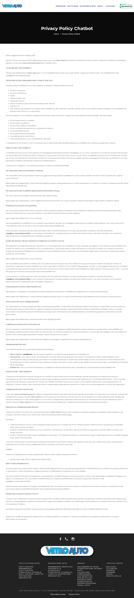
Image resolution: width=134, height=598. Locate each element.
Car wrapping (85, 576)
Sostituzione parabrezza (26, 568)
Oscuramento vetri (88, 567)
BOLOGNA (111, 567)
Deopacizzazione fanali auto (86, 584)
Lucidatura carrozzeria (84, 573)
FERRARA (110, 572)
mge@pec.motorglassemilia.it (18, 233)
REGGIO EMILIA (113, 576)
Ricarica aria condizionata (84, 580)
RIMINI (109, 574)
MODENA (110, 570)
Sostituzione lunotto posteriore (31, 575)
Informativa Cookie (57, 594)
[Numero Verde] (66, 539)
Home (56, 34)
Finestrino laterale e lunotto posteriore (60, 573)
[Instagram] (73, 539)
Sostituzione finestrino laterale (30, 571)
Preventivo (25, 578)
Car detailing (84, 578)
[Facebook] (60, 539)
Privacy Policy (74, 594)
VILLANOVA (111, 568)
